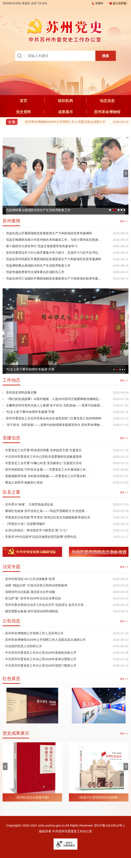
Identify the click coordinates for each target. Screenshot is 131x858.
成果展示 (65, 112)
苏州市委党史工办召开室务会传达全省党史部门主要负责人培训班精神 (53, 418)
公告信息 (11, 620)
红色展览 (11, 678)
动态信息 (107, 101)
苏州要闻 (11, 220)
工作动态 (11, 380)
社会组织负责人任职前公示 (23, 646)
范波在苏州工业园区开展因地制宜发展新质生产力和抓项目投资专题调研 (53, 279)
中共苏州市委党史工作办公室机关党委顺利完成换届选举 (43, 456)
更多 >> (124, 221)
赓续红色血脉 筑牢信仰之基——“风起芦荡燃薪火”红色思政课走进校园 (47, 511)
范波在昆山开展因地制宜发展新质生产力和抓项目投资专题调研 (49, 233)
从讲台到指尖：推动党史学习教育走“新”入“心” (36, 530)
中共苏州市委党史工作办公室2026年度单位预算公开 (40, 659)
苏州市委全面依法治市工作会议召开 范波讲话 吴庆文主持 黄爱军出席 (47, 605)
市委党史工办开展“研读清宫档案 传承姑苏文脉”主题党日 (43, 450)
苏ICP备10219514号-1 (109, 825)
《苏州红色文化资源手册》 (32, 797)
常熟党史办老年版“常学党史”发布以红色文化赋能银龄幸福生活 (47, 517)
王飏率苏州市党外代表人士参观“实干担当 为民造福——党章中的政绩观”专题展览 (53, 406)
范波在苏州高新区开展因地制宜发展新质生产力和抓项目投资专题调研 (53, 259)
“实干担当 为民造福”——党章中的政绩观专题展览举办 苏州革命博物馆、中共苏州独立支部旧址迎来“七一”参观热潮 (53, 425)
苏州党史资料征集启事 (21, 392)
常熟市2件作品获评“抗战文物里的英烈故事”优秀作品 (40, 536)
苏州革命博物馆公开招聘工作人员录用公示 (34, 633)
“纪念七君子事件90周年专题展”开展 (30, 369)
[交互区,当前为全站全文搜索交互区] (65, 56)
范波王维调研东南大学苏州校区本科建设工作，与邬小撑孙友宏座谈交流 (53, 240)
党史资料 (23, 112)
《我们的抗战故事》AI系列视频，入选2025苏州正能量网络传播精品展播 (54, 399)
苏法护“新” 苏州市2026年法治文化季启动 (33, 598)
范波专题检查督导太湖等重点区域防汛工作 (35, 272)
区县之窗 (11, 492)
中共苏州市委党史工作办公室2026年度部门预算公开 (40, 665)
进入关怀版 (119, 3)
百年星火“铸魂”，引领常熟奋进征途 (29, 504)
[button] (125, 173)
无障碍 (99, 3)
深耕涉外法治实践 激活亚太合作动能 (30, 592)
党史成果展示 (16, 733)
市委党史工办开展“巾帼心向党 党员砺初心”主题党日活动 (43, 463)
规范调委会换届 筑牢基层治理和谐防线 (31, 611)
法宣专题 (11, 566)
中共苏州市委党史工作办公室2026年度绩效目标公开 (40, 652)
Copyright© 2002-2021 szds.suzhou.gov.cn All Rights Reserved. (65, 825)
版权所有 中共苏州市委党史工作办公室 (65, 831)
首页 (23, 101)
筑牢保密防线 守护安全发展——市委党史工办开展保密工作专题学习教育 (47, 469)
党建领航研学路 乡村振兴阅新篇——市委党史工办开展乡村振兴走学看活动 (47, 476)
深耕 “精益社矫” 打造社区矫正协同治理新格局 (36, 585)
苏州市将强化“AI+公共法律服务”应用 (30, 579)
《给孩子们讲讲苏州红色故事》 (98, 797)
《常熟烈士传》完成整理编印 (25, 524)
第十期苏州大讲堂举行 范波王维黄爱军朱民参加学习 (41, 246)
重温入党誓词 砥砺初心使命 (24, 482)
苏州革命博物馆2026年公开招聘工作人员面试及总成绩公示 (65, 122)
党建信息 (11, 437)
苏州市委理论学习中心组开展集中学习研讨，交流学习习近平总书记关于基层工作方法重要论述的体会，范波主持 (53, 253)
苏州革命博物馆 (107, 112)
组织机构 (65, 101)
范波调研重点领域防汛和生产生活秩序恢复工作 (38, 210)
